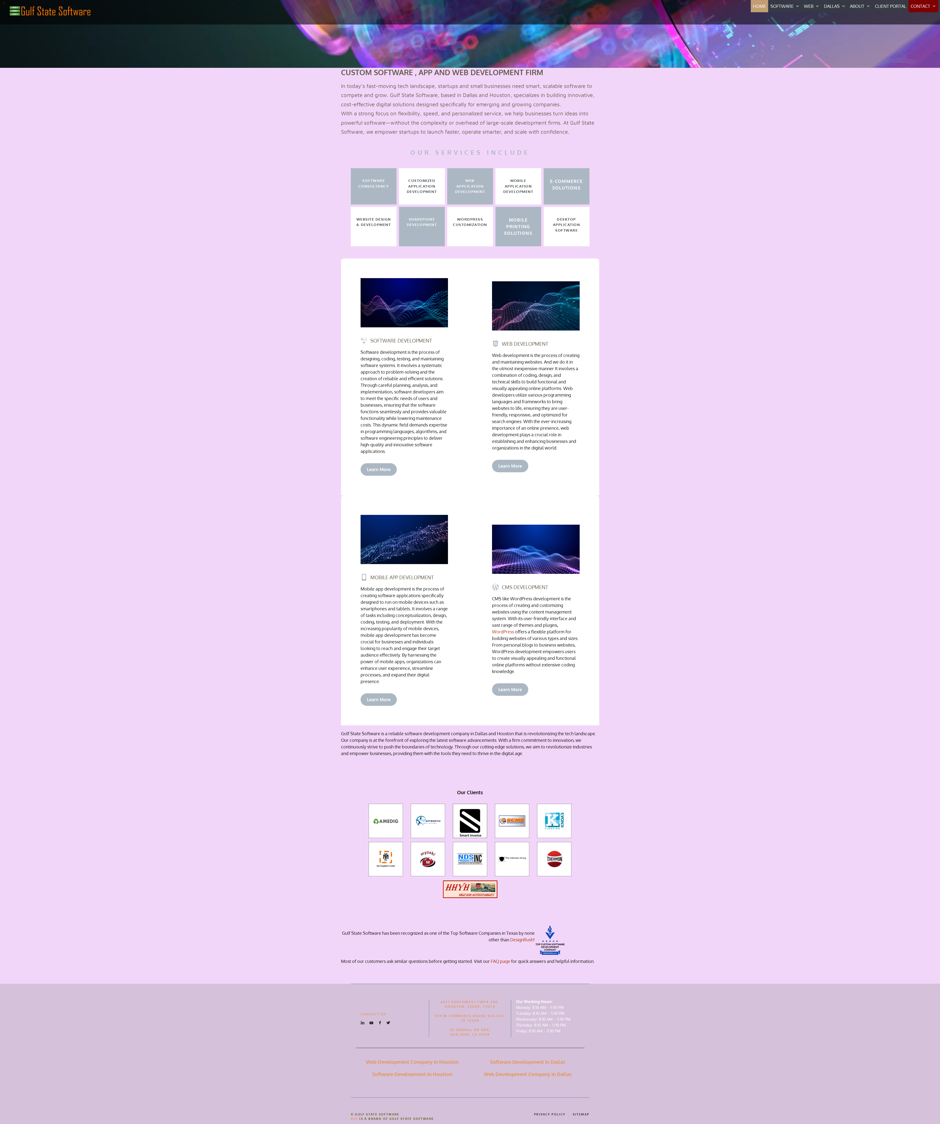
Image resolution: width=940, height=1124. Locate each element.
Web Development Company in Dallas (528, 1074)
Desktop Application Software (566, 225)
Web (808, 6)
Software (782, 6)
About (857, 6)
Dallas (832, 6)
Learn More (378, 469)
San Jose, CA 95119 (470, 1034)
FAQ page (500, 961)
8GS (354, 1119)
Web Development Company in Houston (412, 1062)
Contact (920, 6)
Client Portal (890, 6)
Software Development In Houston (412, 1074)
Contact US (373, 1014)
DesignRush (521, 939)
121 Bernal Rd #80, (470, 1030)
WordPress (503, 631)
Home (759, 6)
